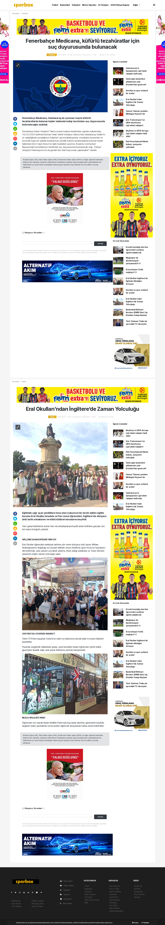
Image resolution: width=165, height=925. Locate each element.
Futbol (55, 5)
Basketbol (65, 5)
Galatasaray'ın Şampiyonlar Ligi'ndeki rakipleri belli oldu (136, 71)
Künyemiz (67, 899)
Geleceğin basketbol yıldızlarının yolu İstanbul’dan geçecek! (136, 82)
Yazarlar (66, 890)
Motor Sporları (89, 5)
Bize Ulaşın (67, 903)
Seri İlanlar (113, 905)
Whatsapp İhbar (38, 904)
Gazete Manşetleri (116, 911)
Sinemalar (113, 903)
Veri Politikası (16, 906)
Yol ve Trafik (114, 889)
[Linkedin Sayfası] (29, 892)
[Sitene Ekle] (42, 892)
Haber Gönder (37, 906)
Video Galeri (68, 885)
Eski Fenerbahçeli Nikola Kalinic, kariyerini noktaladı (137, 144)
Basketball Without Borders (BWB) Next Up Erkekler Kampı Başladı (136, 312)
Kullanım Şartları (38, 901)
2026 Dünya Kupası (120, 5)
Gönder (100, 244)
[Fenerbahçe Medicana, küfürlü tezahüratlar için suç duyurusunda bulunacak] (60, 86)
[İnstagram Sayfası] (20, 892)
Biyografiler (138, 892)
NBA (86, 903)
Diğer (136, 5)
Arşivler (66, 894)
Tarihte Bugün (114, 900)
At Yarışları (103, 5)
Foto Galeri (68, 881)
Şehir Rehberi (114, 908)
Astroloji (137, 897)
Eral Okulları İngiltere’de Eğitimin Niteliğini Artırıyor (137, 281)
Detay (135, 923)
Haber (24, 381)
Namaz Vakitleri (115, 892)
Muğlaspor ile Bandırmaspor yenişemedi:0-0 (133, 261)
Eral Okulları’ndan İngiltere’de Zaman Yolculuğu (134, 102)
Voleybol (76, 5)
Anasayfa (16, 13)
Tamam (146, 923)
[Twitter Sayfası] (16, 892)
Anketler (137, 889)
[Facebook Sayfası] (12, 892)
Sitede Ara (138, 886)
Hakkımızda (15, 901)
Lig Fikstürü (113, 897)
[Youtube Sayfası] (25, 892)
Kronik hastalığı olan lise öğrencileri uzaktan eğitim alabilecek (137, 250)
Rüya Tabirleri (139, 894)
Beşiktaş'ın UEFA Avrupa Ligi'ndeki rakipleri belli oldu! (137, 134)
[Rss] (33, 892)
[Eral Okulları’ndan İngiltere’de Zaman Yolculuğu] (60, 464)
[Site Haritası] (38, 892)
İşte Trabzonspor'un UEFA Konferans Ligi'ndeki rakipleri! (135, 123)
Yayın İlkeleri (16, 904)
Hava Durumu (114, 886)
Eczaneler (113, 894)
